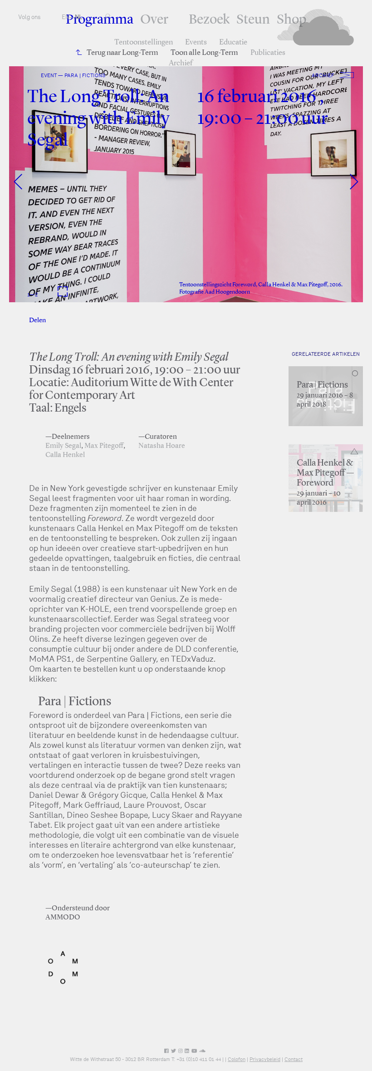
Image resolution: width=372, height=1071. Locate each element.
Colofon (236, 1059)
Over (154, 20)
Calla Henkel (65, 455)
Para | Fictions (322, 385)
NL (78, 17)
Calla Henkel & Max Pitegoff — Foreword (325, 473)
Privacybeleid (265, 1059)
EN (65, 17)
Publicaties (267, 53)
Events (196, 42)
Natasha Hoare (161, 446)
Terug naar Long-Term (122, 53)
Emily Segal (63, 446)
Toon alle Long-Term (204, 53)
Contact (293, 1059)
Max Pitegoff (103, 446)
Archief (180, 63)
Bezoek (209, 20)
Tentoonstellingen (143, 42)
